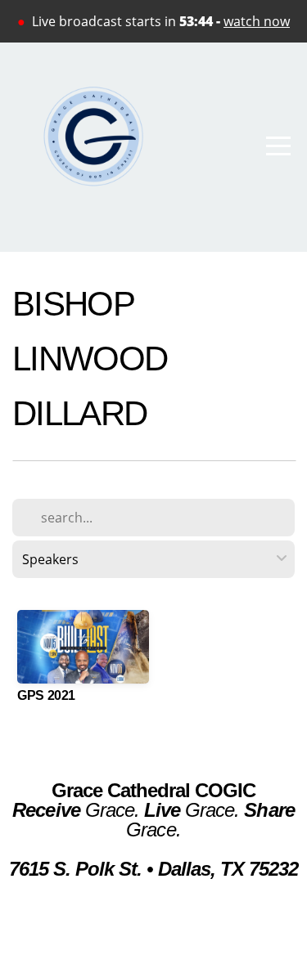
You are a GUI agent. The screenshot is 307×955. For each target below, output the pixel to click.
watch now (256, 21)
